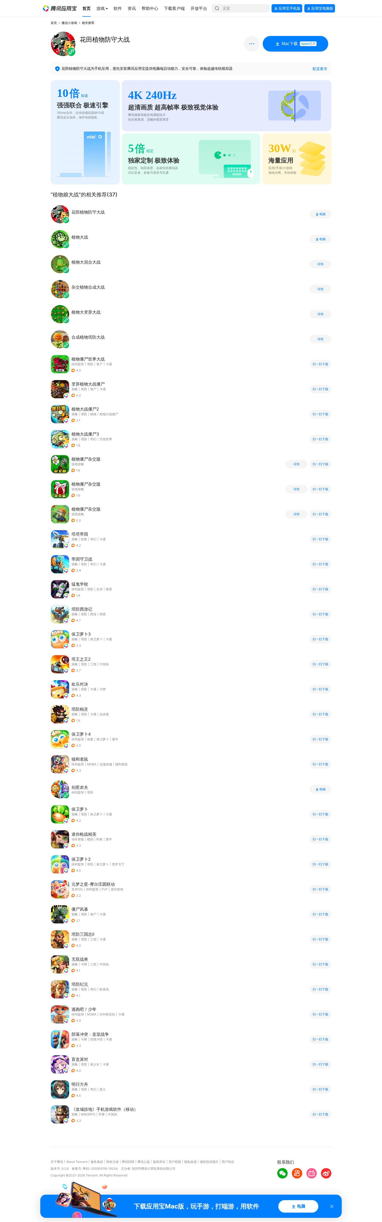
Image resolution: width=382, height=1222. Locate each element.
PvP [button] (105, 889)
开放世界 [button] (106, 439)
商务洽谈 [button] (112, 1162)
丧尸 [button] (99, 364)
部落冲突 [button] (96, 1039)
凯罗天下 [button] (118, 864)
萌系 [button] (103, 614)
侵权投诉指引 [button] (209, 1162)
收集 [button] (84, 539)
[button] (60, 8)
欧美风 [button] (104, 989)
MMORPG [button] (88, 1114)
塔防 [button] (90, 364)
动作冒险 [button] (77, 839)
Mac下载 (298, 43)
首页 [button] (54, 23)
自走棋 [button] (104, 714)
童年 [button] (115, 739)
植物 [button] (93, 414)
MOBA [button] (91, 764)
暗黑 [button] (109, 589)
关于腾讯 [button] (57, 1162)
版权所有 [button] (159, 1162)
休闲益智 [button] (77, 364)
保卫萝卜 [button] (96, 639)
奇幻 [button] (93, 439)
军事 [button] (101, 1114)
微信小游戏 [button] (69, 23)
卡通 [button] (109, 364)
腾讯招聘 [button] (128, 1162)
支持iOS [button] (77, 889)
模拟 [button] (90, 839)
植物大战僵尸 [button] (109, 414)
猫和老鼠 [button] (121, 764)
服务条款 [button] (97, 1162)
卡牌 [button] (103, 689)
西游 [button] (93, 614)
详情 (320, 264)
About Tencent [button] (77, 1162)
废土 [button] (103, 1089)
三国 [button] (93, 664)
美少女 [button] (95, 1064)
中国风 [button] (104, 664)
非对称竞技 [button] (107, 1014)
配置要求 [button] (320, 68)
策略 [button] (74, 389)
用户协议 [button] (228, 1162)
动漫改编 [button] (106, 764)
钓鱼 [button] (99, 839)
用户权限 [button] (175, 1162)
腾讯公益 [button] (143, 1162)
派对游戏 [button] (117, 889)
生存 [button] (99, 589)
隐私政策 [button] (190, 1162)
